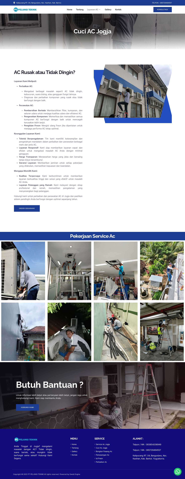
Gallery (108, 9)
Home (69, 9)
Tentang (79, 9)
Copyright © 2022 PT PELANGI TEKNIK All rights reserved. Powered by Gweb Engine (46, 474)
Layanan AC (92, 9)
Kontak (118, 9)
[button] (177, 471)
